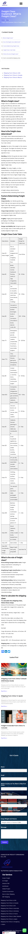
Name (3, 767)
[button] (21, 3)
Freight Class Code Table (9, 50)
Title (3, 802)
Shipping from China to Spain (12, 696)
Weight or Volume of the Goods (11, 810)
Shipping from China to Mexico (13, 77)
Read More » (4, 691)
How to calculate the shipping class (11, 58)
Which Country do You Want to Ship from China (13, 784)
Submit (4, 842)
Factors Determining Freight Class (11, 46)
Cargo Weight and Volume (9, 819)
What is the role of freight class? (10, 54)
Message (4, 827)
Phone (3, 793)
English (7, 932)
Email (3, 775)
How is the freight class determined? (11, 42)
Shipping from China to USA (12, 73)
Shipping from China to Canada (13, 75)
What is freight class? (8, 38)
